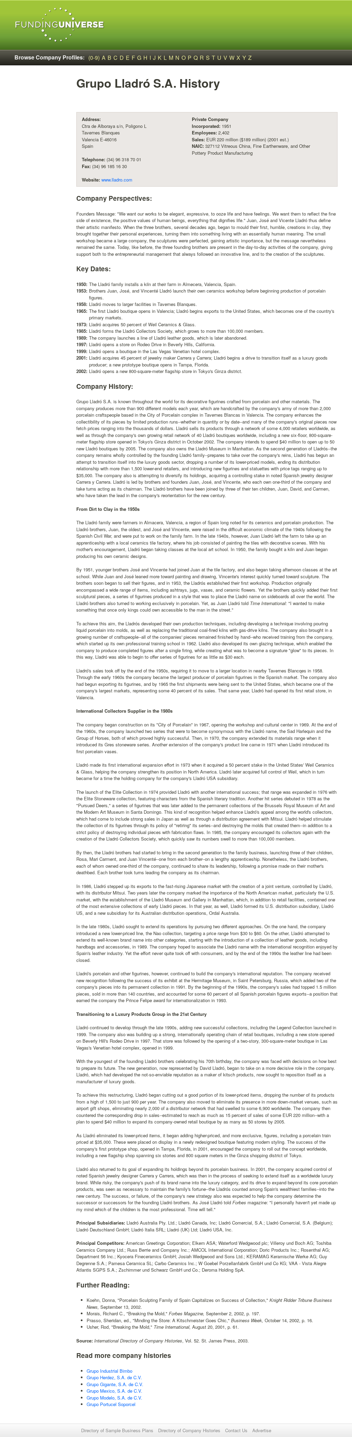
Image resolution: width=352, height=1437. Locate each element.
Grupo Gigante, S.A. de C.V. (115, 1384)
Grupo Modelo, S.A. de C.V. (114, 1397)
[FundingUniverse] (59, 25)
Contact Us (236, 1430)
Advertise (261, 1430)
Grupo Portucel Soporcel (111, 1404)
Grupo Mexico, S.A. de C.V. (114, 1390)
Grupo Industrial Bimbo (109, 1371)
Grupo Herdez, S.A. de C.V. (114, 1377)
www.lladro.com (116, 179)
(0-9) (94, 58)
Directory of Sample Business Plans (117, 1430)
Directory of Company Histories (189, 1430)
